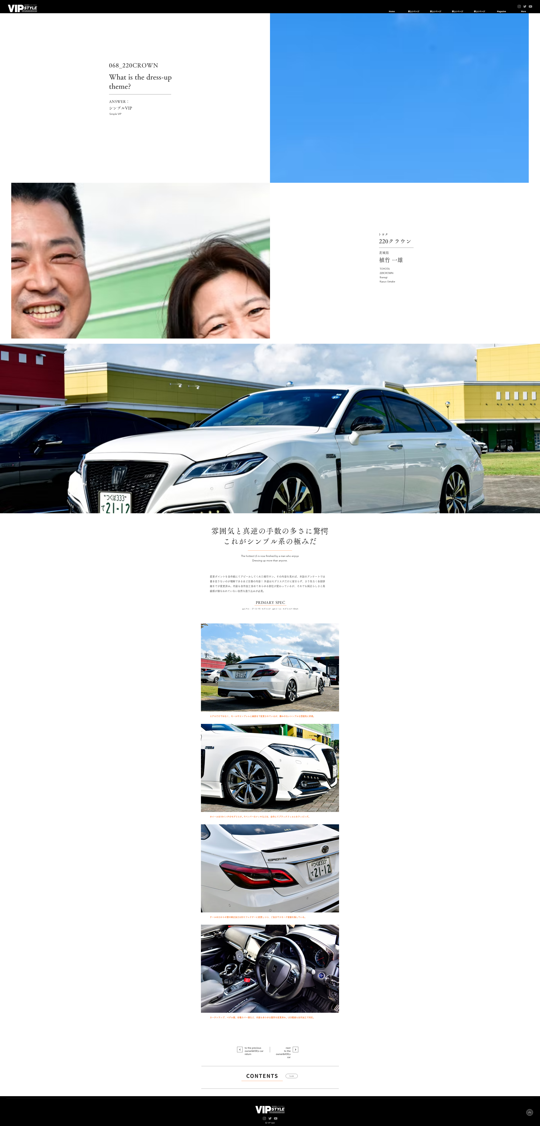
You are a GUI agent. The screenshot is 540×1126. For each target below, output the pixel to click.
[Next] (240, 1049)
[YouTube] (530, 6)
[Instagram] (519, 6)
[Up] (529, 1112)
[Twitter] (525, 6)
